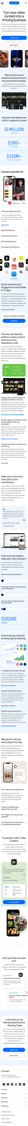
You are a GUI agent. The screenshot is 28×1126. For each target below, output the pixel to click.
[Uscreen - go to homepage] (2, 3)
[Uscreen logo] (5, 1071)
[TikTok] (20, 1084)
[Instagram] (12, 1084)
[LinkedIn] (24, 1084)
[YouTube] (16, 1084)
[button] (20, 945)
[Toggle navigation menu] (26, 3)
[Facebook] (8, 1084)
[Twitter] (4, 1084)
